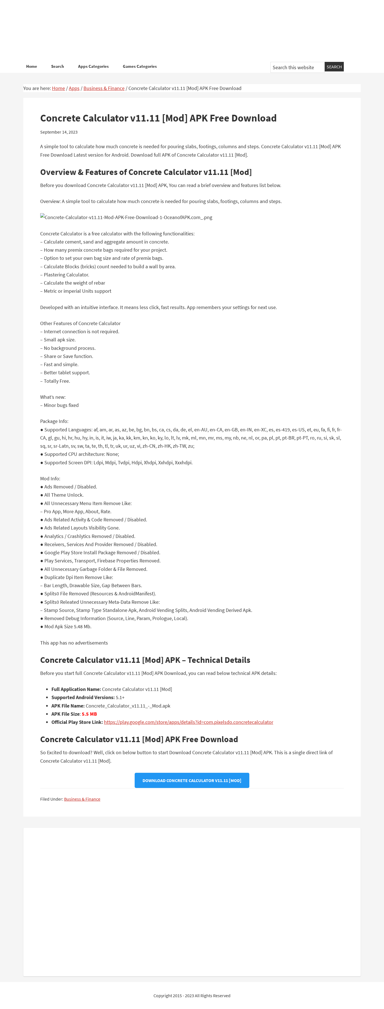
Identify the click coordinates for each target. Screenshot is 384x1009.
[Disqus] (192, 901)
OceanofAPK (183, 31)
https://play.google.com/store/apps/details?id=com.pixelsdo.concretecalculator (188, 722)
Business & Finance (82, 799)
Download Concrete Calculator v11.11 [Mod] (192, 780)
